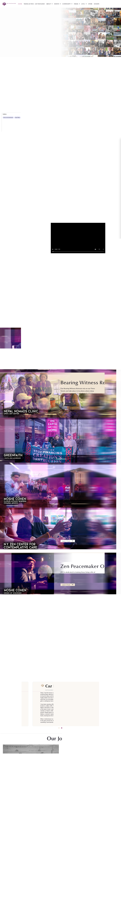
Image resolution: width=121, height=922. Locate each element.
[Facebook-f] (41, 917)
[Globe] (45, 917)
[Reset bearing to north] (118, 169)
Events (56, 4)
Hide (116, 115)
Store (90, 4)
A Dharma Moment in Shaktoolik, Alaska (77, 778)
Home (20, 4)
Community (66, 4)
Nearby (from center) (80, 127)
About (48, 4)
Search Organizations (78, 118)
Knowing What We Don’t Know (14, 823)
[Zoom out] (118, 167)
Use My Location (79, 132)
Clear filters (17, 117)
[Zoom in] (118, 164)
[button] (78, 238)
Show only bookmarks (8, 117)
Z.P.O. (83, 4)
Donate (96, 4)
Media (76, 4)
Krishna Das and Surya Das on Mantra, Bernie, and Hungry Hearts (87, 823)
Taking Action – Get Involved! (34, 4)
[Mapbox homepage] (5, 170)
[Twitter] (38, 917)
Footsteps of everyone (11, 778)
